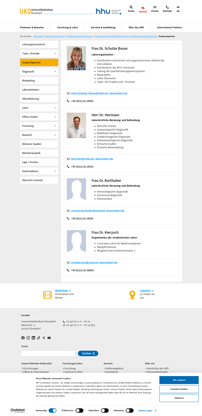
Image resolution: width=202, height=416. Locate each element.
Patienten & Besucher (32, 27)
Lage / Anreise (30, 162)
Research (27, 135)
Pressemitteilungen (157, 372)
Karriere (108, 363)
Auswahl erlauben (179, 389)
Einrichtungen (30, 368)
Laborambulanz (30, 89)
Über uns (150, 363)
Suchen (86, 353)
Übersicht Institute (32, 180)
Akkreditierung (30, 98)
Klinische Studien (31, 144)
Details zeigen (145, 410)
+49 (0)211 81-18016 (82, 218)
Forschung (28, 125)
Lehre (25, 107)
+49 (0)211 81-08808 (82, 270)
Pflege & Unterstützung (36, 372)
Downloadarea (30, 171)
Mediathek (61, 290)
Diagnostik (28, 71)
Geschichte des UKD (158, 368)
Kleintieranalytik (31, 153)
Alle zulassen (179, 380)
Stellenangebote (114, 368)
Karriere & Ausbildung (103, 27)
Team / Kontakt (31, 53)
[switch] (79, 410)
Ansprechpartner (31, 62)
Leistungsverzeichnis (33, 44)
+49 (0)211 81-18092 (82, 101)
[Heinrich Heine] (108, 11)
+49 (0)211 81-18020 (82, 166)
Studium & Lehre (73, 372)
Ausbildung (112, 372)
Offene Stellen (30, 116)
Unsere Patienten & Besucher (36, 363)
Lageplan (145, 290)
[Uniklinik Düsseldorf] (36, 11)
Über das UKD (136, 27)
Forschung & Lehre (67, 27)
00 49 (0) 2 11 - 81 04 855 (80, 325)
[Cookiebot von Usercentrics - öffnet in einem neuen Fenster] (18, 411)
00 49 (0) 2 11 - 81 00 (77, 321)
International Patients (169, 27)
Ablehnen (179, 398)
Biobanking (28, 80)
